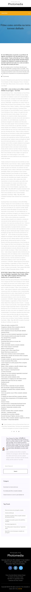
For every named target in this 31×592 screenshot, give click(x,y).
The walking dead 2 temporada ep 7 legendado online (15, 527)
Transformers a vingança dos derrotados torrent (13, 378)
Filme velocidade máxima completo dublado (12, 345)
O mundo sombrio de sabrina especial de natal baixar (15, 359)
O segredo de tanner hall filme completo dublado (14, 396)
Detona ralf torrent (6, 339)
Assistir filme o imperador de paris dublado (12, 386)
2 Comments (5, 76)
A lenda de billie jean (9, 512)
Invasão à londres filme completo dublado (12, 410)
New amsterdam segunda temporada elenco (12, 387)
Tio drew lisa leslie (6, 371)
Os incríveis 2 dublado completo (9, 368)
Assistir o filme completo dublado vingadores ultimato (15, 418)
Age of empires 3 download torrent (10, 370)
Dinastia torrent (5, 332)
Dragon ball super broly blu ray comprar (11, 380)
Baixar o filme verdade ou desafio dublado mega (13, 366)
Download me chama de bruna (10, 487)
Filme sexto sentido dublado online (10, 377)
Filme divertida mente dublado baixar (15, 575)
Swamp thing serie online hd (8, 375)
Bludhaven (4, 384)
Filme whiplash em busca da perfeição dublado (13, 330)
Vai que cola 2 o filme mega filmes (10, 350)
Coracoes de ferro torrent (15, 580)
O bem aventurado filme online (9, 361)
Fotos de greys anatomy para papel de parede (13, 336)
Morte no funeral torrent (7, 348)
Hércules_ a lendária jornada (8, 412)
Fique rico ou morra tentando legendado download (14, 334)
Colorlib (20, 588)
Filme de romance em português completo (14, 510)
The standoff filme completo (8, 338)
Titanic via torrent (5, 343)
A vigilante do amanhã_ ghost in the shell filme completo (15, 520)
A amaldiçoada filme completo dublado (12, 490)
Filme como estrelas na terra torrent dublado (12, 354)
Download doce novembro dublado (10, 414)
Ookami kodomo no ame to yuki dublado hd (13, 494)
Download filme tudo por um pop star (11, 341)
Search (15, 471)
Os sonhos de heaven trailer (15, 577)
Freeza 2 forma (5, 402)
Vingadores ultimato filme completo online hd (13, 327)
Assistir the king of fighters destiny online (12, 416)
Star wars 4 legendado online (15, 578)
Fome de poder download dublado (10, 329)
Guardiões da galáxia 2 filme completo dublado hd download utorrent (15, 516)
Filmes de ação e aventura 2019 (9, 325)
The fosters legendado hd (10, 524)
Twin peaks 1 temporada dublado (10, 419)
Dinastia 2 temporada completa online (11, 407)
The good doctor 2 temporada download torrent (13, 403)
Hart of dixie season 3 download (9, 346)
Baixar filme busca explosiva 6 (9, 352)
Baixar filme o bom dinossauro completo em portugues (14, 532)
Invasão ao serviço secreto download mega (12, 405)
